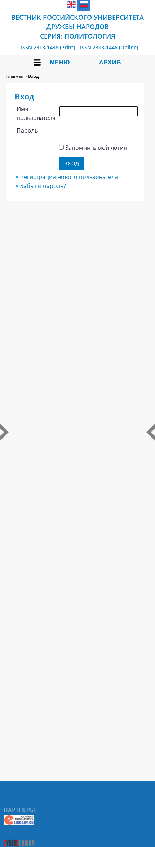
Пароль (27, 130)
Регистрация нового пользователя (69, 177)
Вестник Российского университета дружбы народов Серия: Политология (77, 26)
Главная (14, 76)
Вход (33, 76)
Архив (110, 62)
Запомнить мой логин (96, 148)
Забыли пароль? (43, 186)
